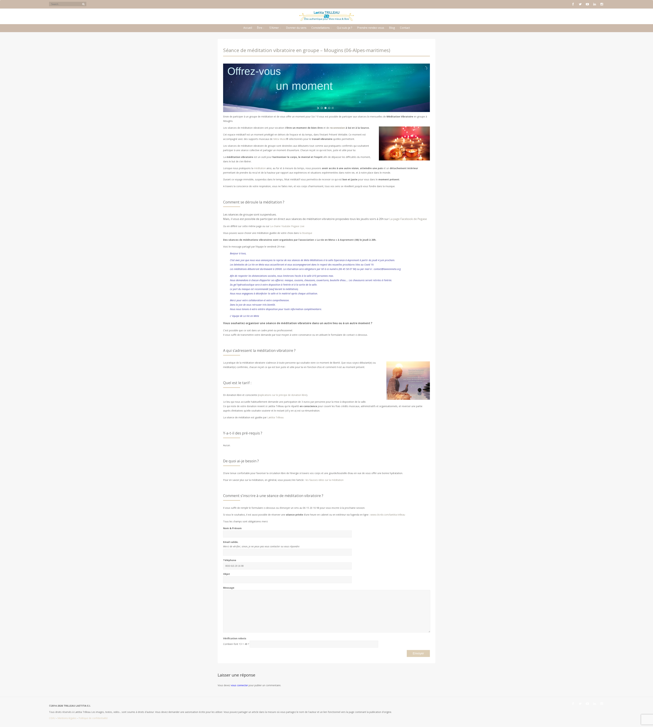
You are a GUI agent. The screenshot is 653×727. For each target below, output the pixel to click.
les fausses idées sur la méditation (324, 480)
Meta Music (279, 139)
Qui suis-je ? (344, 28)
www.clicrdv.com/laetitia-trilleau (387, 514)
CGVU (52, 718)
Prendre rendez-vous (370, 28)
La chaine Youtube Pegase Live (287, 226)
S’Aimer (274, 28)
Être (259, 28)
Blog (392, 28)
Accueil (247, 28)
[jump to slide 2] (325, 108)
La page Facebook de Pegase (408, 219)
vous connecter (239, 685)
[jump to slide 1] (322, 108)
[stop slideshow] (332, 108)
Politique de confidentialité (93, 718)
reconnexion (337, 127)
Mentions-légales (66, 718)
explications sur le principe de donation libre (282, 395)
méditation (260, 168)
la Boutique (306, 233)
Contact (405, 28)
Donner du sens (296, 28)
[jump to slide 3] (329, 108)
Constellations (320, 28)
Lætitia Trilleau (275, 417)
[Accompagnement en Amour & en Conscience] (326, 20)
